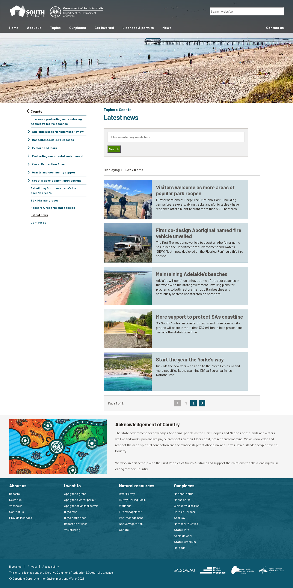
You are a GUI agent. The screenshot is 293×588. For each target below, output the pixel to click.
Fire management (130, 511)
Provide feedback (20, 517)
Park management (131, 517)
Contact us (16, 511)
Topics (109, 109)
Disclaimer (16, 566)
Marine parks (182, 499)
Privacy (32, 566)
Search (114, 149)
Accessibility (50, 566)
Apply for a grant (75, 493)
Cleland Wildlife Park (187, 505)
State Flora (181, 529)
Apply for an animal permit (81, 505)
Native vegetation (131, 523)
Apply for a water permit (80, 499)
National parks (183, 493)
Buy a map (70, 511)
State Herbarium (185, 541)
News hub (15, 499)
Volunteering (72, 529)
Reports (14, 493)
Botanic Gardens (185, 511)
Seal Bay (179, 517)
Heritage (179, 547)
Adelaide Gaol (183, 535)
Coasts (125, 109)
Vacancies (15, 505)
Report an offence (75, 523)
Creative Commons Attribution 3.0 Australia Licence (79, 572)
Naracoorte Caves (186, 523)
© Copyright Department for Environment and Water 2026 (47, 578)
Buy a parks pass (75, 517)
